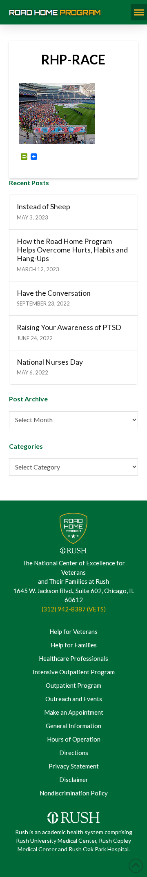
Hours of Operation (73, 739)
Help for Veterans (73, 631)
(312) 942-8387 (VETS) (74, 609)
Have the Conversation (54, 293)
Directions (73, 752)
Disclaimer (73, 779)
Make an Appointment (73, 712)
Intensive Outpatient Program (74, 671)
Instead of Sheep (43, 206)
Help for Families (74, 645)
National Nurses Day (50, 362)
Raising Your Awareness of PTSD (69, 327)
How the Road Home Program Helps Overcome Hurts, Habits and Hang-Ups (72, 250)
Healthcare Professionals (73, 658)
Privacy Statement (74, 766)
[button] (139, 12)
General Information (73, 725)
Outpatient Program (73, 685)
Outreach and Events (73, 698)
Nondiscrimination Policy (74, 793)
